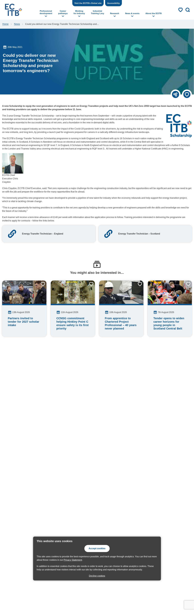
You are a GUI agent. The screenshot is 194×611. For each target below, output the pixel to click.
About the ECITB (153, 13)
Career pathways (63, 12)
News (17, 24)
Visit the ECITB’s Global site (88, 3)
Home (5, 24)
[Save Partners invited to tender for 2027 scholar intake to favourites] (40, 286)
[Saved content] (180, 9)
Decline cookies (97, 576)
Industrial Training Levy (97, 12)
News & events (132, 13)
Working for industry (79, 12)
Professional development (46, 12)
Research (114, 13)
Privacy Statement (73, 560)
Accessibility (113, 3)
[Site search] (187, 9)
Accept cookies (97, 548)
